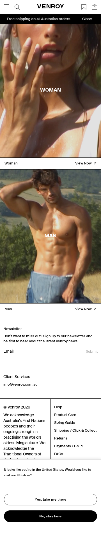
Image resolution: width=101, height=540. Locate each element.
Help (58, 407)
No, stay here (50, 516)
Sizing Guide (64, 422)
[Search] (17, 7)
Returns (61, 438)
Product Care (65, 414)
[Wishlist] (84, 7)
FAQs (58, 453)
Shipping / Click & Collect (75, 430)
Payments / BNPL (69, 446)
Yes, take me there (50, 499)
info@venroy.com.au (20, 384)
